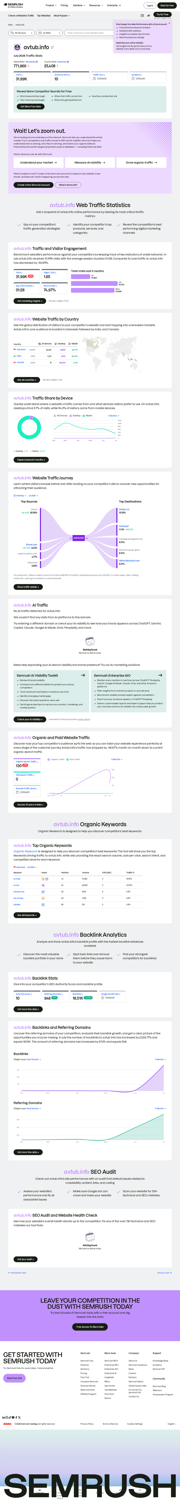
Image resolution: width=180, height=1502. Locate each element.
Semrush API (159, 1369)
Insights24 (109, 1377)
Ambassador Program (163, 1395)
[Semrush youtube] (13, 1417)
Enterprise (112, 5)
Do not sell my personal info (135, 1391)
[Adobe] (7, 1424)
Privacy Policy (87, 1424)
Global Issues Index (138, 1386)
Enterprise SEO (111, 1365)
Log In (150, 5)
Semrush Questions (138, 1365)
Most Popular (60, 15)
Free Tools (109, 1394)
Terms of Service (110, 1424)
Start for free (167, 5)
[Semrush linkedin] (3, 1417)
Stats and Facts (88, 1390)
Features (85, 1365)
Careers (132, 1373)
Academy (157, 1365)
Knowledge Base (160, 1361)
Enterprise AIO (111, 1369)
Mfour (107, 1382)
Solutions (77, 5)
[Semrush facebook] (16, 1417)
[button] (142, 15)
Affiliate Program (88, 1394)
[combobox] (103, 33)
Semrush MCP (111, 1361)
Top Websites (110, 1390)
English (171, 1424)
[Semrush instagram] (6, 1417)
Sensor (107, 1398)
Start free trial (14, 1378)
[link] (21, 16)
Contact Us (134, 1397)
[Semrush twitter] (19, 1417)
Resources (94, 5)
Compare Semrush (89, 1382)
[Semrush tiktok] (9, 1417)
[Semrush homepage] (13, 5)
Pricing (64, 5)
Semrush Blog (159, 1386)
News (131, 1369)
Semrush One (87, 1361)
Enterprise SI (110, 1373)
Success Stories (88, 1386)
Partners (133, 1377)
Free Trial (85, 1377)
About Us (133, 1361)
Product (50, 5)
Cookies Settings (135, 1424)
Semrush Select (136, 1382)
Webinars (157, 1390)
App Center (109, 1386)
